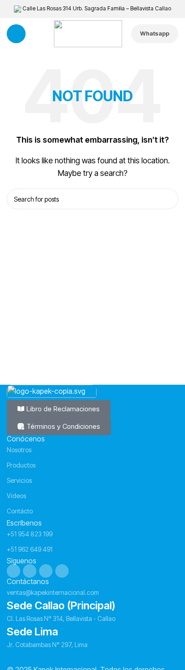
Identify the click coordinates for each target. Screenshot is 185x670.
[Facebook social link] (13, 571)
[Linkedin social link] (46, 571)
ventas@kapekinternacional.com (53, 592)
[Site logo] (88, 32)
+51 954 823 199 (30, 534)
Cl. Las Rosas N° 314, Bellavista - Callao (61, 618)
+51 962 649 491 (30, 549)
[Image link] (52, 391)
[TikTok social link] (62, 571)
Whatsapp (154, 33)
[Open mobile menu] (16, 34)
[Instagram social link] (29, 571)
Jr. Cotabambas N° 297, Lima (47, 644)
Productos (21, 465)
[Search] (168, 199)
